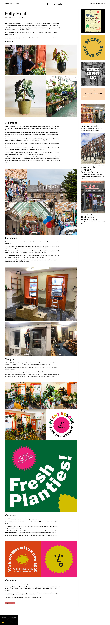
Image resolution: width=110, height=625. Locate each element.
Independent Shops (10, 603)
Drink (97, 165)
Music (88, 214)
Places (24, 17)
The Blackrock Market (25, 132)
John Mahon (16, 17)
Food (88, 124)
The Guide (12, 3)
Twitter (98, 3)
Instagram (92, 3)
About (17, 3)
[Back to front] (55, 4)
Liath (37, 255)
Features (7, 3)
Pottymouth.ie (9, 41)
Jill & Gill (21, 535)
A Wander (102, 165)
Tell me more (13, 622)
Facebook (103, 3)
